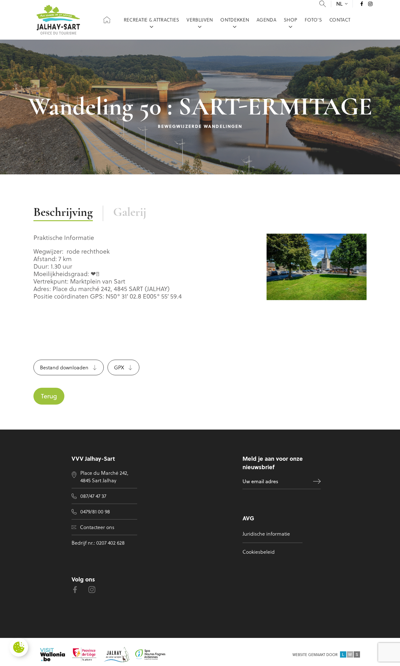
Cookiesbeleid (258, 551)
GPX (119, 367)
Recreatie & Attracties (151, 19)
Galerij (129, 213)
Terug (49, 396)
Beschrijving (63, 213)
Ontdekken (234, 19)
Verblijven (200, 19)
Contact (339, 19)
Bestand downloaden (64, 367)
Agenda (266, 19)
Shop (290, 19)
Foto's (313, 19)
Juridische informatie (266, 533)
